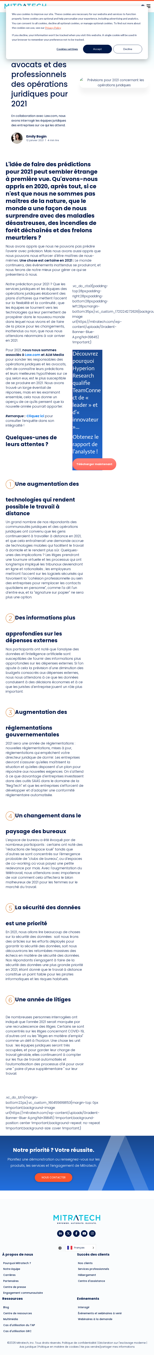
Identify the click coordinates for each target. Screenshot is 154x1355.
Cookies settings (67, 49)
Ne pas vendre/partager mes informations (108, 1347)
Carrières (9, 1275)
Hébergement (87, 1275)
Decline (127, 49)
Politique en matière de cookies (58, 1347)
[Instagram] (93, 1233)
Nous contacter (54, 1177)
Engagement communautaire (23, 1293)
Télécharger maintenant (94, 464)
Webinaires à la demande (95, 1319)
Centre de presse (14, 1287)
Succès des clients (93, 1254)
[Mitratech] (148, 5)
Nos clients (85, 1263)
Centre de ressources (17, 1313)
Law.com (32, 354)
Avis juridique (28, 1347)
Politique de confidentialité (79, 1342)
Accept (97, 49)
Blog (6, 1307)
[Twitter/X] (69, 1233)
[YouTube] (85, 1233)
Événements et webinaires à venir (100, 1313)
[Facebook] (77, 1233)
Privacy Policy (53, 27)
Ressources (12, 1298)
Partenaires (11, 1281)
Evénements (88, 1298)
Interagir (84, 1307)
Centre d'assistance (91, 1281)
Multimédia (10, 1319)
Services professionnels (93, 1269)
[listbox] (80, 1248)
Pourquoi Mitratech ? (17, 1263)
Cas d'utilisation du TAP (19, 1325)
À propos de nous (17, 1254)
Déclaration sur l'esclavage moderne (122, 1342)
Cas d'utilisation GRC (17, 1331)
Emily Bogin (36, 136)
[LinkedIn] (61, 1233)
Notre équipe (11, 1269)
